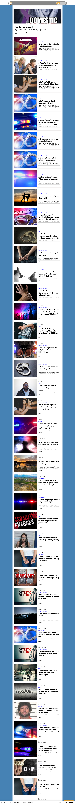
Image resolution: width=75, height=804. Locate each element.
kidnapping (40, 763)
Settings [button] (60, 802)
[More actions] (59, 39)
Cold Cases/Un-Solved (51, 7)
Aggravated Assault (41, 41)
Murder (26, 7)
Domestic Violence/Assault (42, 60)
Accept (70, 802)
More (58, 7)
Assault (39, 98)
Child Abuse (40, 421)
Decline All (65, 802)
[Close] (73, 802)
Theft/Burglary (40, 117)
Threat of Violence (41, 269)
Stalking (39, 231)
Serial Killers (36, 7)
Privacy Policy (30, 802)
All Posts (15, 7)
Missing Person (20, 7)
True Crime (30, 7)
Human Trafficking (43, 7)
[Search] (58, 3)
